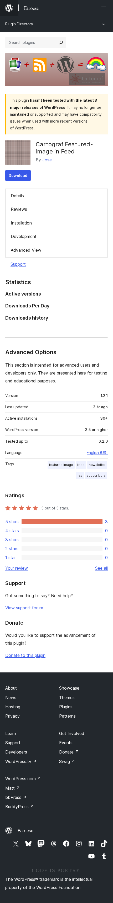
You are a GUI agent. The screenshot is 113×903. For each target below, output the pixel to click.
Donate (69, 752)
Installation (21, 223)
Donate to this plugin (25, 655)
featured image (61, 465)
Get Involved (71, 733)
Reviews (19, 209)
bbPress (16, 797)
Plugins (66, 706)
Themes (67, 697)
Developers (16, 752)
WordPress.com (23, 778)
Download (18, 175)
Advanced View (26, 250)
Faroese (25, 830)
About (11, 688)
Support (18, 264)
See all (101, 568)
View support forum (24, 607)
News (10, 697)
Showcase (69, 688)
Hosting (12, 706)
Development (24, 236)
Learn (10, 733)
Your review (16, 568)
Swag (67, 761)
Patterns (67, 716)
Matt (12, 788)
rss (80, 476)
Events (66, 742)
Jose (47, 159)
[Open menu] (104, 8)
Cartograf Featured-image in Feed (64, 148)
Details (17, 195)
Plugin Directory (19, 24)
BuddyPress (19, 806)
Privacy (12, 716)
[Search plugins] (61, 42)
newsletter (97, 465)
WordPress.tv (21, 761)
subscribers (96, 476)
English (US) (97, 452)
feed (81, 465)
